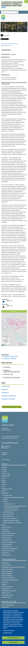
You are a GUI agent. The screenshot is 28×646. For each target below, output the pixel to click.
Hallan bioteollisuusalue (8, 550)
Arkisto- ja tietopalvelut (8, 605)
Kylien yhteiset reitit (8, 516)
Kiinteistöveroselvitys (7, 595)
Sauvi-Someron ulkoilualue (10, 518)
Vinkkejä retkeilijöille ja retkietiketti (12, 522)
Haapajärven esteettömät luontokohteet (13, 497)
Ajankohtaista (5, 563)
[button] (26, 1)
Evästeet (4, 454)
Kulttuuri (4, 482)
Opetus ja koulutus (6, 527)
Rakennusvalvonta (6, 537)
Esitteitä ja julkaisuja (7, 586)
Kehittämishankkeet (7, 573)
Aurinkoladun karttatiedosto (10, 356)
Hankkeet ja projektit (7, 571)
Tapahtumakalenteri (7, 575)
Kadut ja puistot (6, 474)
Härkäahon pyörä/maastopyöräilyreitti (11, 371)
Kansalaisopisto (6, 476)
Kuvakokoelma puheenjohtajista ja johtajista (13, 567)
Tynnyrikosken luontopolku (11, 377)
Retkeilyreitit (9, 43)
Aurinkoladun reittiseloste (8, 399)
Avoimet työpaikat (6, 565)
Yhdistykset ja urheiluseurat (9, 590)
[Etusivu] (3, 17)
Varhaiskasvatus (6, 531)
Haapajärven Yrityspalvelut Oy (10, 548)
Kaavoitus (4, 471)
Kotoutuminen (5, 552)
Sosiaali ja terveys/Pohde (8, 533)
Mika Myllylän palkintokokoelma (10, 580)
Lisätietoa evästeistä (8, 630)
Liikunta (4, 484)
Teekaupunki (5, 582)
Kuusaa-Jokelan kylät (8, 514)
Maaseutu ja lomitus (7, 489)
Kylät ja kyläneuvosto (7, 569)
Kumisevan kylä (8, 374)
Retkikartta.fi (4, 392)
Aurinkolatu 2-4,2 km (9, 504)
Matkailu (4, 491)
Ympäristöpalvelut (6, 540)
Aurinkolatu (7, 367)
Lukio (3, 486)
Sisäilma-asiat (5, 593)
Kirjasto (4, 480)
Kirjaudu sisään (6, 459)
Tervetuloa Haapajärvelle (8, 578)
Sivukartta (4, 452)
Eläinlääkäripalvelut (7, 544)
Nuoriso (4, 525)
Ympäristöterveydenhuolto (9, 542)
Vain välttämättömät (13, 638)
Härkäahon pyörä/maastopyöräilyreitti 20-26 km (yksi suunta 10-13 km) (15, 506)
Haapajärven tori (6, 588)
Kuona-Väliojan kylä (8, 512)
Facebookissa (6, 446)
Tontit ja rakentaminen (7, 535)
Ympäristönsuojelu (6, 546)
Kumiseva (16, 43)
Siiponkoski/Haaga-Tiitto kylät (11, 520)
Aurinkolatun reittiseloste (9, 358)
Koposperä (5, 499)
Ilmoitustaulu (5, 607)
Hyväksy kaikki (13, 642)
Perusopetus (5, 529)
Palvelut (3, 43)
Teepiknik (4, 584)
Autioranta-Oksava (7, 495)
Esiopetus (4, 469)
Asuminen (4, 467)
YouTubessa (6, 448)
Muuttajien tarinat (6, 597)
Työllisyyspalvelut (6, 555)
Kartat (3, 478)
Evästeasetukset (7, 632)
